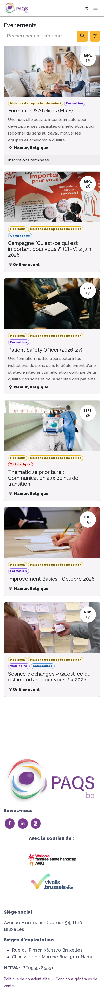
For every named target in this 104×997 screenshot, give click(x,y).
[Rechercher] (82, 36)
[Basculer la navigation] (95, 8)
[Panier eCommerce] (86, 8)
